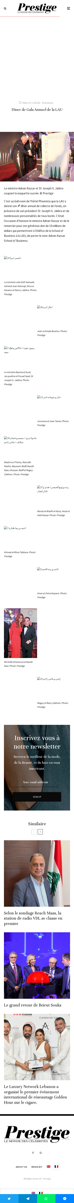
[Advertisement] (37, 56)
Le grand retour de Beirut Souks (32, 1005)
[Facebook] (33, 1153)
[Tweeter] (9, 1198)
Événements (47, 102)
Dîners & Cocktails (31, 102)
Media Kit (36, 1166)
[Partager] (28, 1198)
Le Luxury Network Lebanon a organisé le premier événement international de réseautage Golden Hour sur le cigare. (35, 1094)
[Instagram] (41, 1153)
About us (21, 1166)
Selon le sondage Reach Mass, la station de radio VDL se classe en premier (33, 918)
